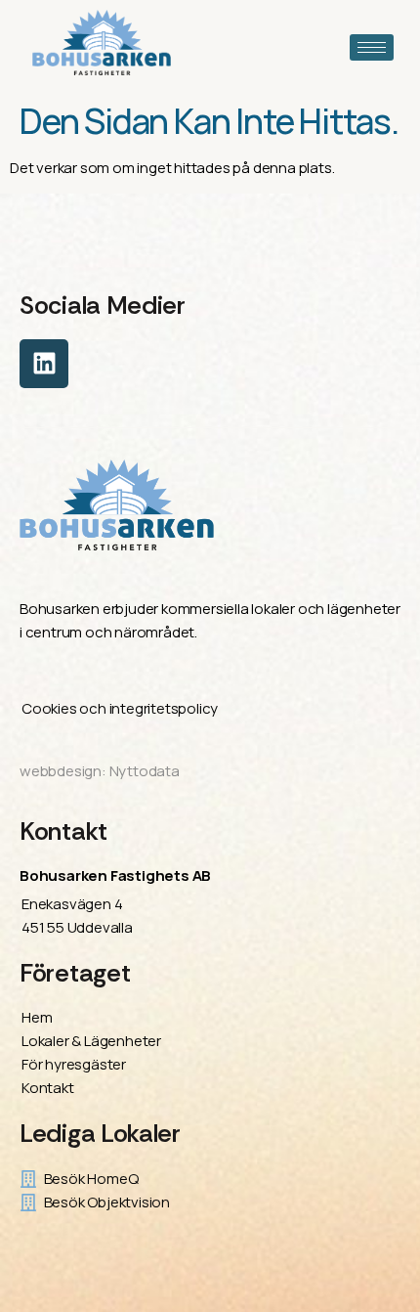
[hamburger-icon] (372, 47)
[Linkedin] (44, 363)
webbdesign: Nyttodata (100, 771)
